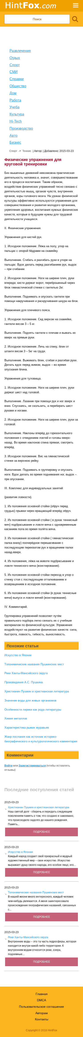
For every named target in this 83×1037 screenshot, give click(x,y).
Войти (8, 765)
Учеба (14, 107)
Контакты (41, 1019)
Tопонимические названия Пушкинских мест (34, 664)
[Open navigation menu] (75, 6)
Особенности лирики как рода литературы (32, 709)
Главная (42, 994)
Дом (13, 93)
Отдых (15, 58)
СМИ (14, 72)
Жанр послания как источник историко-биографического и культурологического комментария (40, 739)
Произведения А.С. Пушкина (23, 682)
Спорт (15, 65)
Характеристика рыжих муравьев (26, 727)
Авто (13, 135)
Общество (18, 86)
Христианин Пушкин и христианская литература (36, 691)
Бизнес (15, 142)
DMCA (41, 1000)
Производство (21, 128)
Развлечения (20, 51)
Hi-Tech (16, 121)
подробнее (41, 831)
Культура (17, 114)
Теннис (26, 151)
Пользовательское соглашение (41, 1006)
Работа (15, 100)
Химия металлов (15, 718)
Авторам (41, 1013)
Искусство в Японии (17, 655)
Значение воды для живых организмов (30, 700)
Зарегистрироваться (32, 765)
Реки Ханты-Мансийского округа (26, 673)
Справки (17, 79)
